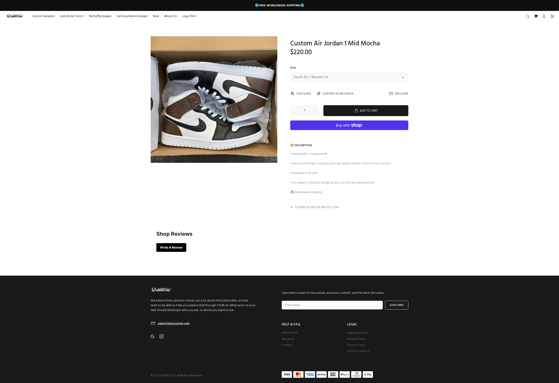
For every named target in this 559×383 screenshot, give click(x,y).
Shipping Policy (357, 332)
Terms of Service (358, 351)
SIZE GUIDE (303, 93)
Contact (287, 345)
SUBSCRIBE (397, 305)
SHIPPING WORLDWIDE (338, 93)
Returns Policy (356, 339)
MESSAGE (401, 93)
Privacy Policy (356, 345)
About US (288, 339)
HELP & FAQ (290, 332)
